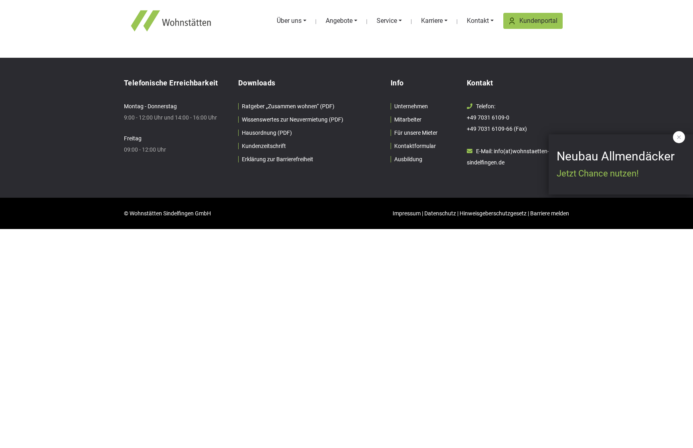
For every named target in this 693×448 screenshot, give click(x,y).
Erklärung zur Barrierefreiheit (277, 159)
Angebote (339, 20)
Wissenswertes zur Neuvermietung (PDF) (292, 119)
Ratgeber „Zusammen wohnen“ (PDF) (288, 106)
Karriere (432, 20)
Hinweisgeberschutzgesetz (493, 213)
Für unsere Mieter (416, 133)
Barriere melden (549, 213)
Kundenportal (538, 20)
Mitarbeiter (407, 119)
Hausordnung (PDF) (267, 133)
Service (387, 20)
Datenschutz (440, 213)
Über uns (289, 20)
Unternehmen (411, 106)
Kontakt (478, 20)
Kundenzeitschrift (264, 146)
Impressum (407, 213)
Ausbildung (408, 159)
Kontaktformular (415, 146)
